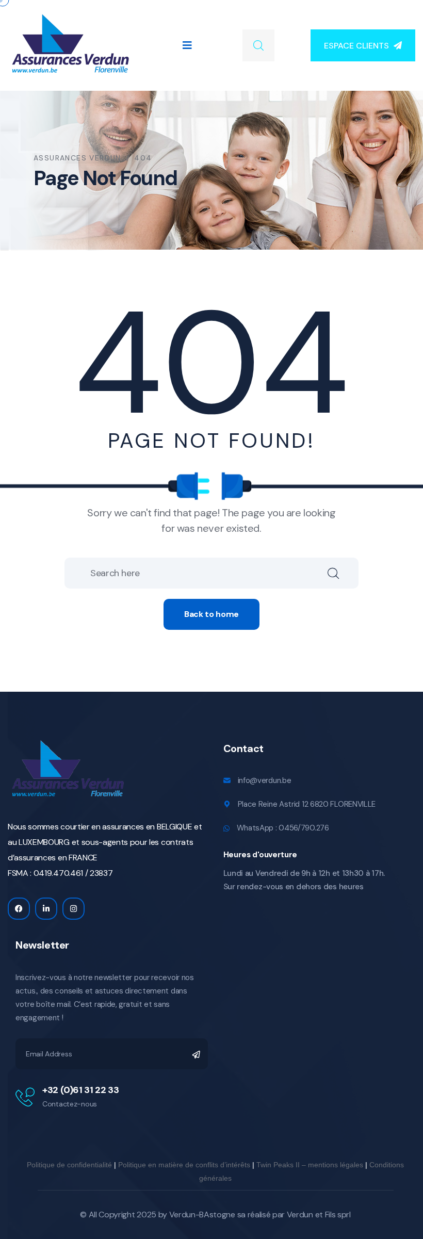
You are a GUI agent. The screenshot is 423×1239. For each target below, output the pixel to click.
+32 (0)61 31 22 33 (80, 1090)
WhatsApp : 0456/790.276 (283, 828)
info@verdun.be (264, 780)
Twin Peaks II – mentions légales (309, 1165)
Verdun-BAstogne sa (207, 1214)
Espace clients (356, 45)
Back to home (211, 614)
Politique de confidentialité (69, 1165)
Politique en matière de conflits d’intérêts (184, 1165)
